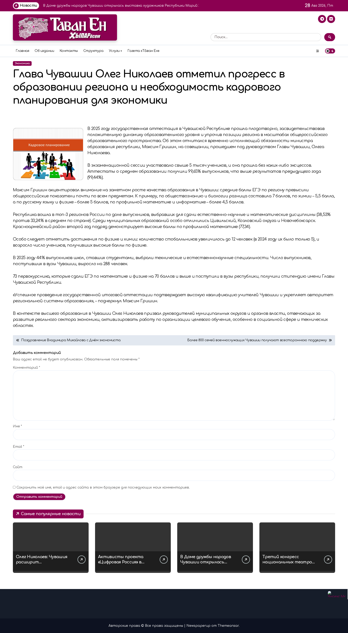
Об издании (44, 51)
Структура (93, 51)
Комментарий (26, 367)
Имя (17, 426)
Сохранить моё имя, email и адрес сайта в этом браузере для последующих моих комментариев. (103, 487)
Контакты (69, 51)
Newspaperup (198, 626)
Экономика (22, 63)
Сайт (17, 467)
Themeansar (228, 626)
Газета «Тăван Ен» (143, 51)
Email (18, 447)
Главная (22, 51)
